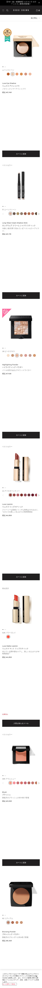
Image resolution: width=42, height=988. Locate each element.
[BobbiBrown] (21, 10)
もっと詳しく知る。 (9, 984)
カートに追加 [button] (21, 154)
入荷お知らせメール (21, 723)
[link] (38, 10)
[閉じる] (36, 976)
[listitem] (21, 91)
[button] (3, 10)
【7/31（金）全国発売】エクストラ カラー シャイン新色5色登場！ (21, 3)
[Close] (39, 3)
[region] (21, 979)
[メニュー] (3, 10)
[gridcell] (8, 74)
